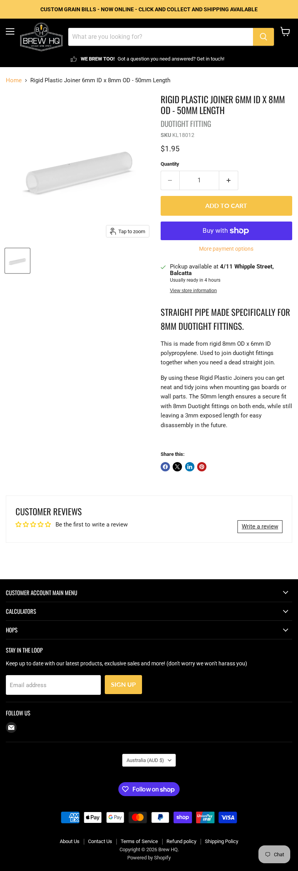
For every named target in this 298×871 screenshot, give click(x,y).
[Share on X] (177, 466)
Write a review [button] (260, 526)
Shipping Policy (221, 841)
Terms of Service (139, 841)
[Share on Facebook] (165, 466)
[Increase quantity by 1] (228, 180)
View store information (193, 290)
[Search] (263, 37)
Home (14, 80)
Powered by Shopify (149, 858)
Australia (145, 760)
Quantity (170, 164)
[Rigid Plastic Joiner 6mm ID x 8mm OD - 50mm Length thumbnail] (17, 260)
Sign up (123, 684)
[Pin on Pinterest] (201, 466)
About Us (70, 841)
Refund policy (181, 841)
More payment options (226, 249)
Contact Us (100, 841)
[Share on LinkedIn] (189, 466)
